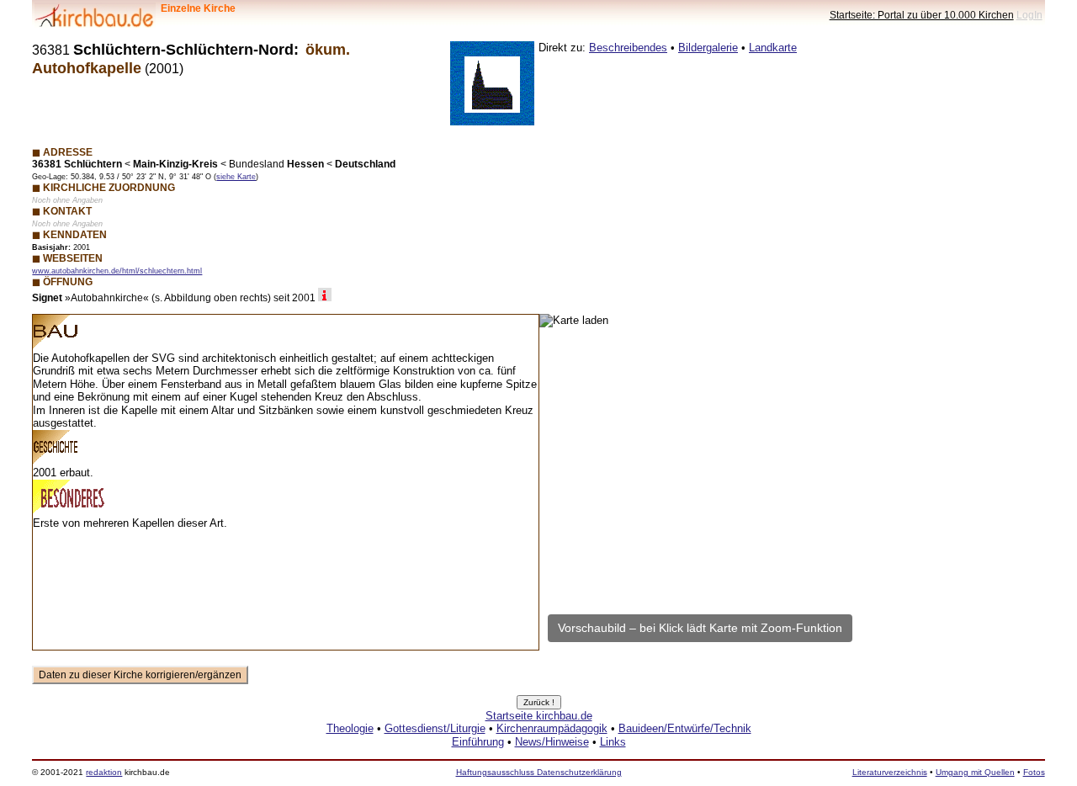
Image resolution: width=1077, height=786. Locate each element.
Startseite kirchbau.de (538, 715)
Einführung (478, 742)
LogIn (1029, 14)
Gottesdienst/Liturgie (435, 728)
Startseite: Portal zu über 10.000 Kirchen (922, 14)
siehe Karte (236, 177)
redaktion (104, 772)
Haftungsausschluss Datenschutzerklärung (539, 772)
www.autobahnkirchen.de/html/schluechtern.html (117, 271)
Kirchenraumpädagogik (551, 728)
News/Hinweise (552, 742)
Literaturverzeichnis (889, 772)
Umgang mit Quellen (975, 772)
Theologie (350, 728)
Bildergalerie (708, 47)
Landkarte (773, 47)
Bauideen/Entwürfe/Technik (684, 728)
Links (613, 742)
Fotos (1034, 772)
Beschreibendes (628, 47)
